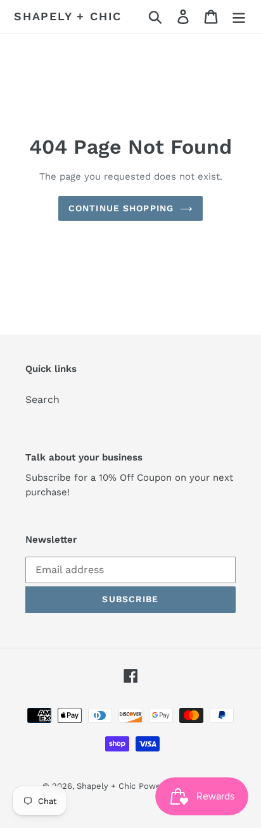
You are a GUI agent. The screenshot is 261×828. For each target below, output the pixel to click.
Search (42, 399)
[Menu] (239, 17)
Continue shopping (121, 208)
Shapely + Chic (68, 16)
